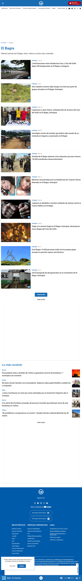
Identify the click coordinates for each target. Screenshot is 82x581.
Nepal (53, 8)
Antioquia (34, 60)
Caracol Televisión (17, 531)
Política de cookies (55, 537)
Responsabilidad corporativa (58, 531)
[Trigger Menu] (2, 3)
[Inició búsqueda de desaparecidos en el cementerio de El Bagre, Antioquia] (16, 279)
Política (4, 410)
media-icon (41, 578)
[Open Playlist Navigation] (79, 578)
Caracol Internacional (18, 548)
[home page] (41, 3)
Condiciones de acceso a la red (58, 528)
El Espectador (16, 543)
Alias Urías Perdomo (15, 8)
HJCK (13, 538)
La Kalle (14, 536)
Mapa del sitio (31, 546)
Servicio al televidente (33, 528)
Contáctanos (31, 538)
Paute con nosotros (32, 543)
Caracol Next (15, 553)
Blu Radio (3, 42)
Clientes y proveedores (33, 541)
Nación (4, 370)
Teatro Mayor (15, 546)
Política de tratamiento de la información (58, 534)
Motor (3, 390)
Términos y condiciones (56, 540)
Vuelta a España (61, 8)
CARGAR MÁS (41, 294)
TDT (28, 533)
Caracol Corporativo (17, 551)
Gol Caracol (15, 533)
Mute (61, 578)
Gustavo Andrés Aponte (29, 8)
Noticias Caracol (16, 528)
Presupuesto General (44, 8)
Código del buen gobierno (34, 536)
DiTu (13, 541)
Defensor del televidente (34, 531)
